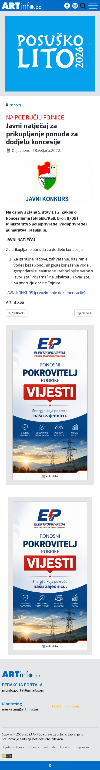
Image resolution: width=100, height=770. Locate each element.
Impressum (83, 747)
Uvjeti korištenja (13, 747)
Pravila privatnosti (42, 747)
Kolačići (65, 747)
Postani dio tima (65, 706)
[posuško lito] (50, 53)
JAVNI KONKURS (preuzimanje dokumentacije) (45, 292)
